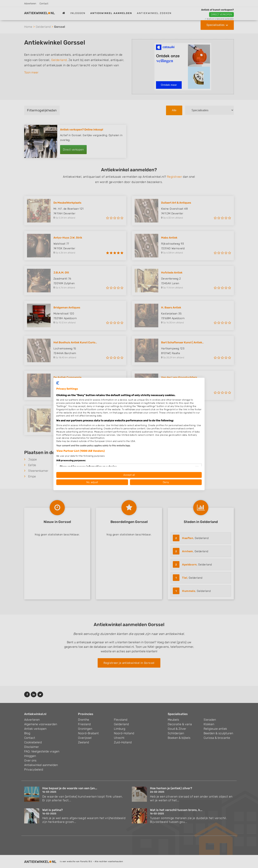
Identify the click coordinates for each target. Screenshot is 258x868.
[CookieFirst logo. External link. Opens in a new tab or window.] (57, 383)
